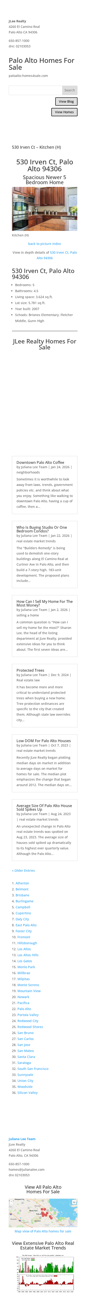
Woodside (25, 1086)
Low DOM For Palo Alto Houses (44, 740)
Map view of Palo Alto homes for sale (43, 1231)
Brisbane (22, 895)
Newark (23, 997)
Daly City (22, 919)
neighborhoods (28, 472)
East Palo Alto (26, 925)
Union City (25, 1080)
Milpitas (23, 979)
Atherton (22, 883)
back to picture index (44, 243)
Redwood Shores (30, 1027)
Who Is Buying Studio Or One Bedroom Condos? (42, 529)
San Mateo (25, 1051)
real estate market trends (36, 541)
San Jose (23, 1045)
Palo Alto (24, 1009)
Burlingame (24, 901)
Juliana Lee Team (34, 467)
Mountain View (29, 991)
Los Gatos (24, 961)
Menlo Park (26, 967)
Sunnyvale (25, 1074)
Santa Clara (26, 1056)
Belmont (22, 889)
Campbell (23, 907)
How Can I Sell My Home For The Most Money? (45, 603)
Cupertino (23, 913)
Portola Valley (28, 1015)
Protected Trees (30, 670)
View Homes (64, 112)
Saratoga (24, 1062)
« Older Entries (23, 870)
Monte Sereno (28, 985)
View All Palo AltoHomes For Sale (43, 1189)
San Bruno (25, 1033)
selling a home (28, 615)
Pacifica (23, 1003)
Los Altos (24, 949)
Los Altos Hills (28, 955)
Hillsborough (27, 943)
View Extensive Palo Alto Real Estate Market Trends (43, 1245)
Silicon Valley (27, 1092)
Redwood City (27, 1021)
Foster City (24, 931)
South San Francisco (32, 1068)
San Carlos (25, 1039)
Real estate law (28, 680)
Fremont (23, 937)
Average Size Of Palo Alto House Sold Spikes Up (44, 807)
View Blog (66, 101)
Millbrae (23, 973)
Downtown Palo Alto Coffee (40, 462)
